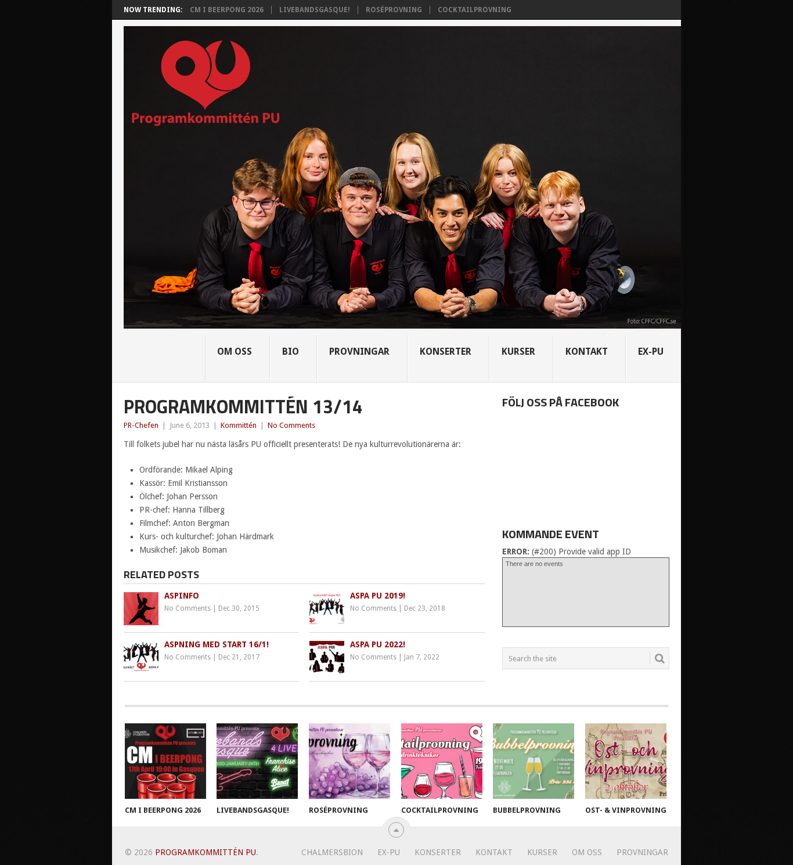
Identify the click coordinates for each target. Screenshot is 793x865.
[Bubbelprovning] (533, 761)
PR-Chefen (141, 425)
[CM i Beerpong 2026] (165, 761)
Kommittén (239, 425)
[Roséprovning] (349, 761)
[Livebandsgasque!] (257, 761)
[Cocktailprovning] (441, 761)
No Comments (291, 425)
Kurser (518, 351)
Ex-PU (651, 351)
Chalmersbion (332, 852)
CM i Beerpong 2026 (227, 10)
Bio (290, 351)
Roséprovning (394, 10)
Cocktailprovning (474, 10)
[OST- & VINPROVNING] (625, 761)
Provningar (359, 351)
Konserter (445, 351)
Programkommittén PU (205, 852)
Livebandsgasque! (314, 10)
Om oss (234, 351)
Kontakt (586, 351)
